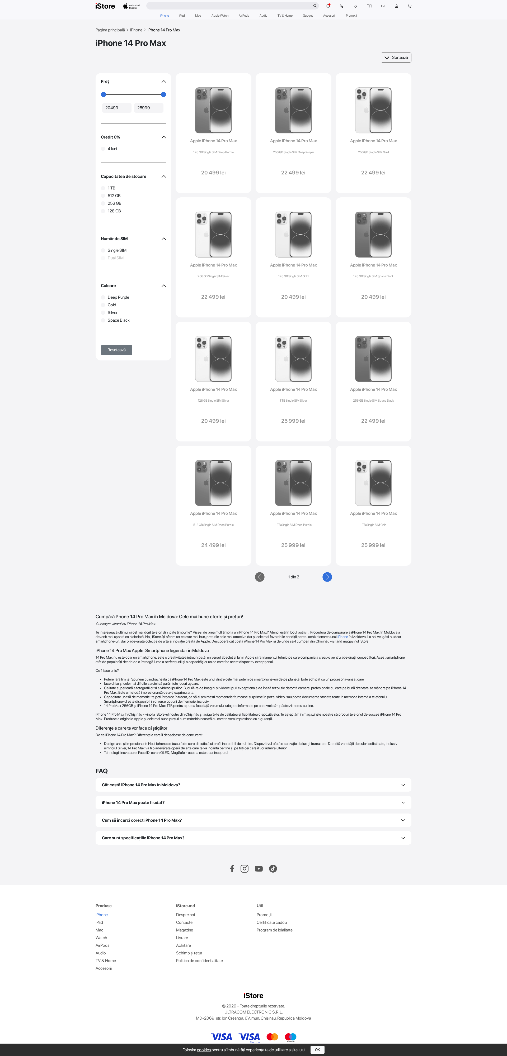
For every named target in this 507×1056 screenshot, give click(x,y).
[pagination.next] (327, 577)
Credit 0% (110, 137)
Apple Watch (220, 15)
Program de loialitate (275, 930)
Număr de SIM (114, 238)
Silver (113, 312)
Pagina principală (110, 29)
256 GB (114, 203)
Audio (263, 15)
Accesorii (329, 15)
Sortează (400, 57)
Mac (198, 15)
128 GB (114, 210)
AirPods (244, 15)
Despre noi (185, 914)
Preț (105, 81)
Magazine (184, 930)
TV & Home (285, 15)
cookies (204, 1049)
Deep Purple (118, 297)
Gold (112, 304)
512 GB (114, 195)
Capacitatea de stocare (123, 176)
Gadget (308, 15)
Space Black (119, 320)
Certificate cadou (272, 922)
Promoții (351, 15)
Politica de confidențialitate (199, 960)
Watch (101, 937)
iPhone (164, 15)
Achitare (183, 945)
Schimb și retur (189, 952)
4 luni (112, 148)
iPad (182, 15)
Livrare (182, 937)
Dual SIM (116, 257)
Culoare (108, 285)
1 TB (111, 188)
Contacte (184, 922)
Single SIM (117, 250)
